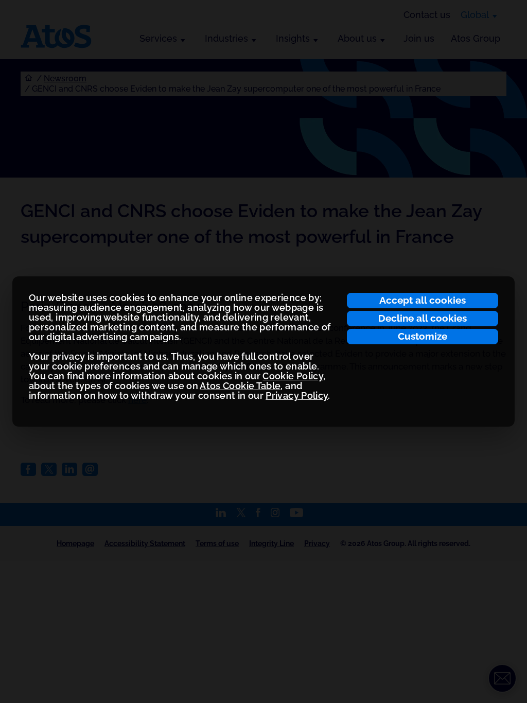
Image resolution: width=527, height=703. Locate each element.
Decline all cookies (422, 318)
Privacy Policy (297, 395)
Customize (422, 336)
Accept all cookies (422, 300)
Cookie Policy (292, 376)
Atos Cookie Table (240, 385)
